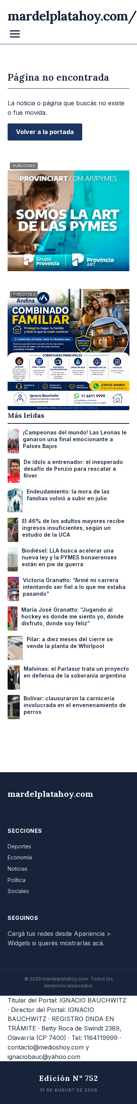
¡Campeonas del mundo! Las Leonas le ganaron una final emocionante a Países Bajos (75, 439)
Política (16, 880)
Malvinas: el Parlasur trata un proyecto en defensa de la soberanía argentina (76, 672)
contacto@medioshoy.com (46, 1047)
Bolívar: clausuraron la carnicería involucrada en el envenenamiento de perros (75, 705)
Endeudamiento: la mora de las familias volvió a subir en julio (68, 494)
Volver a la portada (45, 132)
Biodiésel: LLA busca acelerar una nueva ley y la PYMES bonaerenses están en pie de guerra (69, 557)
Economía (20, 857)
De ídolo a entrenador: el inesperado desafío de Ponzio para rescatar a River (73, 469)
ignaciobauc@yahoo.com (44, 1056)
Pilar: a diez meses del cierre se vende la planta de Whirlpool (70, 642)
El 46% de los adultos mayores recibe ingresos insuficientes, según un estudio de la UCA (73, 528)
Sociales (18, 891)
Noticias (17, 868)
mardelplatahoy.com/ (72, 16)
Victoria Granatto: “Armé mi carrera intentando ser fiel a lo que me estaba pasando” (74, 587)
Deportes (19, 846)
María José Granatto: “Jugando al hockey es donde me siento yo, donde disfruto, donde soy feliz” (72, 616)
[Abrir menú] (15, 34)
